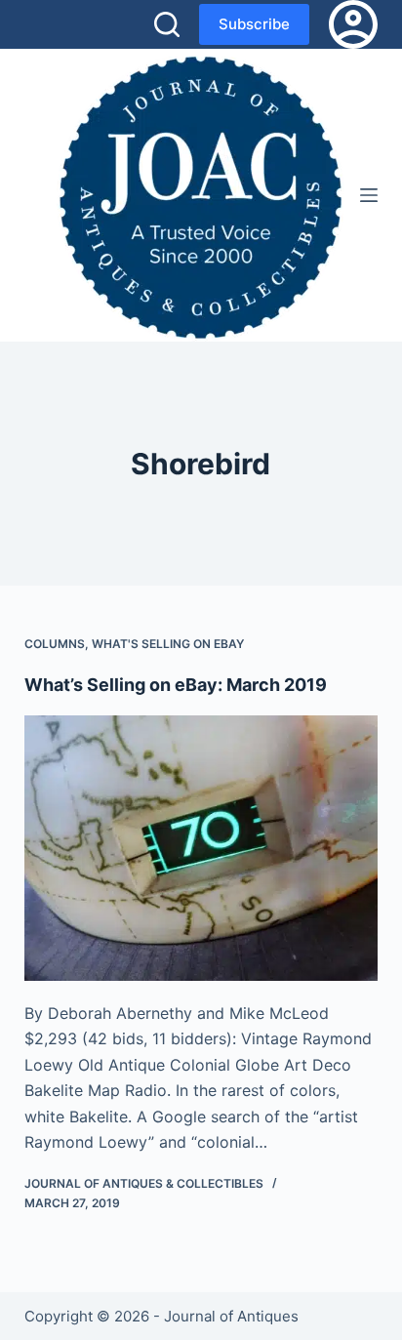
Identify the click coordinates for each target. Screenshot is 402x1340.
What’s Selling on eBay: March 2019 (175, 684)
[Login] (353, 24)
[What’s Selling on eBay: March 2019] (201, 848)
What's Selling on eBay (168, 643)
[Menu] (369, 195)
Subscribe (254, 24)
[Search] (167, 24)
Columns (54, 643)
